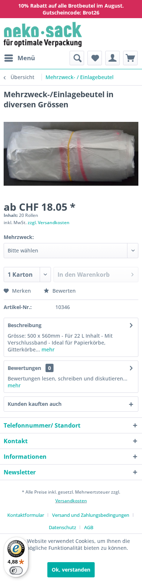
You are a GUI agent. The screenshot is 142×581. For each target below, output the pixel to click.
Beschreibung (25, 325)
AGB (88, 527)
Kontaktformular (25, 515)
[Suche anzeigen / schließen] (77, 58)
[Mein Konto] (112, 58)
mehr (48, 349)
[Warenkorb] (130, 58)
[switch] (16, 570)
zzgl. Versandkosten (49, 222)
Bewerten (63, 290)
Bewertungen (24, 367)
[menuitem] (19, 58)
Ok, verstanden (71, 569)
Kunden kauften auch (35, 403)
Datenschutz (62, 527)
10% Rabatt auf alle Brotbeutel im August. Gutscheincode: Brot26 (71, 9)
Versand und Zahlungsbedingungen (90, 515)
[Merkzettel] (94, 58)
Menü (26, 58)
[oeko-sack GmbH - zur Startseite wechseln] (43, 34)
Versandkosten (71, 501)
